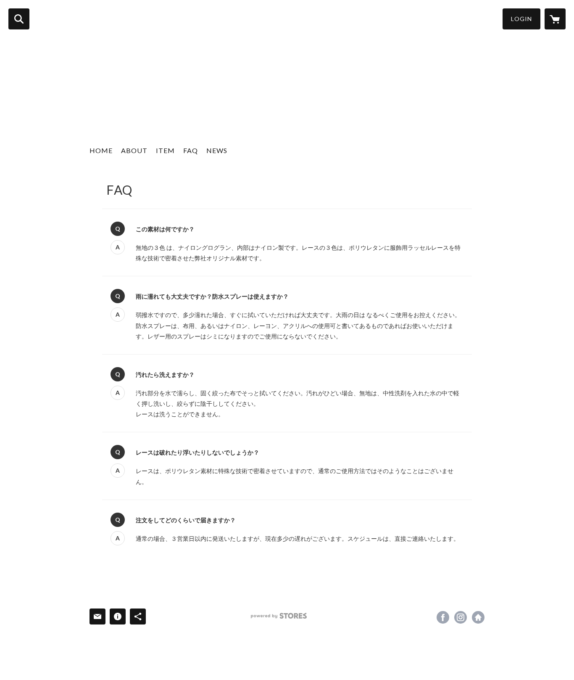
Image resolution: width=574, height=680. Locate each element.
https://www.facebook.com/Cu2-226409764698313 (443, 617)
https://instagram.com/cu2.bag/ (460, 617)
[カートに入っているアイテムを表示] (555, 18)
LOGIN (521, 18)
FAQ (190, 150)
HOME (101, 150)
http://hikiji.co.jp (478, 617)
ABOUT (134, 150)
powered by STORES (279, 616)
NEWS (216, 150)
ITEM (165, 150)
